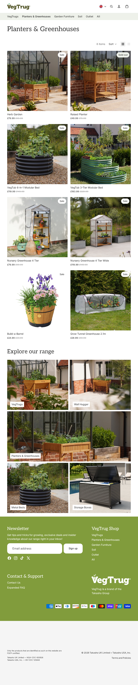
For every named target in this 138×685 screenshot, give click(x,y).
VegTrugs (97, 534)
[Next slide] (62, 81)
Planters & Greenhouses (105, 539)
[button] (113, 44)
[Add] (125, 325)
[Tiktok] (22, 558)
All (93, 559)
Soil (94, 549)
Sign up (73, 548)
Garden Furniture (101, 544)
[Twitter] (28, 558)
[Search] (111, 6)
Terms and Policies (121, 658)
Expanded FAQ (16, 587)
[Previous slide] (12, 81)
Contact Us (13, 582)
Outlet (95, 554)
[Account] (119, 6)
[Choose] (62, 105)
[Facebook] (9, 558)
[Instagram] (15, 558)
